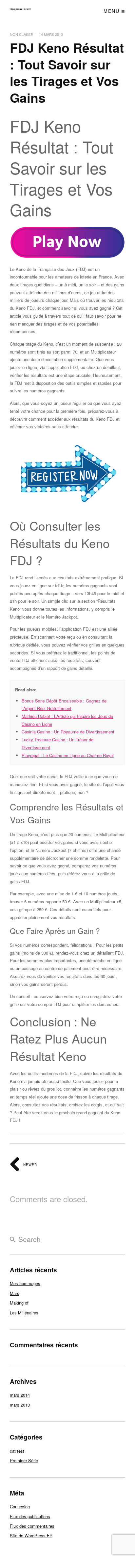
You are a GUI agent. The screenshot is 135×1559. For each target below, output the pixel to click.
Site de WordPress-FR (31, 1535)
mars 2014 (20, 1395)
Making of (19, 1303)
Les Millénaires (24, 1312)
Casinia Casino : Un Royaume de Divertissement (68, 731)
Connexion (20, 1506)
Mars (14, 1293)
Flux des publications (30, 1516)
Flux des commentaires (32, 1526)
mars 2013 (20, 1405)
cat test (17, 1451)
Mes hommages (25, 1283)
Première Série (24, 1460)
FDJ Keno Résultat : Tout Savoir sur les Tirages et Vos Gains (67, 72)
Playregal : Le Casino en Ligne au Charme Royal (68, 755)
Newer (29, 1164)
